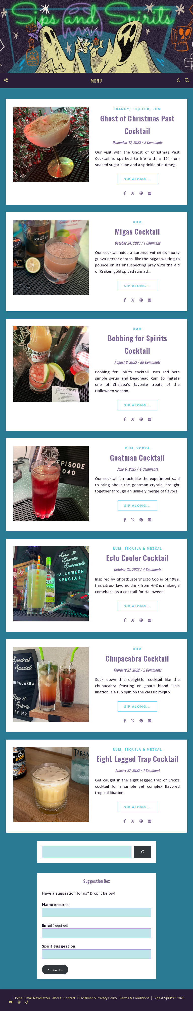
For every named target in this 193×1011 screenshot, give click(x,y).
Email (55, 925)
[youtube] (11, 1002)
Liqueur (141, 109)
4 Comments (148, 469)
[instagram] (19, 1002)
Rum (157, 109)
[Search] (142, 852)
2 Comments (153, 142)
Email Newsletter (37, 998)
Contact (69, 998)
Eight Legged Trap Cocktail (137, 758)
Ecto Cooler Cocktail (137, 557)
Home (18, 998)
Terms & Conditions (134, 998)
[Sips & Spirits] (96, 36)
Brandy (121, 109)
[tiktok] (26, 1002)
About (57, 998)
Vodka (143, 448)
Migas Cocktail (137, 231)
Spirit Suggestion (58, 946)
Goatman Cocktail (137, 457)
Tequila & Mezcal (143, 548)
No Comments (150, 362)
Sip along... (137, 179)
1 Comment (151, 243)
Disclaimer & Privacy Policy (97, 998)
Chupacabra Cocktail (137, 658)
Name (55, 904)
